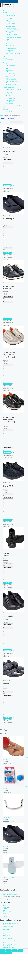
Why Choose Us (9, 18)
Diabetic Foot (9, 40)
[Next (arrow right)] (9, 953)
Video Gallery (12, 23)
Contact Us (5, 58)
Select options (7, 185)
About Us (5, 12)
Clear (4, 183)
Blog (4, 56)
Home (4, 10)
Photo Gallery (12, 21)
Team (7, 17)
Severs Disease (9, 51)
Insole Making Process (11, 32)
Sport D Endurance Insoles (12, 29)
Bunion (7, 39)
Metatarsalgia (9, 44)
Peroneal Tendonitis (10, 47)
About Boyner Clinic (10, 14)
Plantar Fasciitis (9, 50)
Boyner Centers (9, 59)
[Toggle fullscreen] (9, 950)
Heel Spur (8, 42)
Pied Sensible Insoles (11, 28)
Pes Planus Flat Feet (11, 48)
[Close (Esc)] (21, 950)
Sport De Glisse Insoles (11, 34)
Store (4, 55)
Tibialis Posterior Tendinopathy (13, 53)
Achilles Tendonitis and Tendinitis (13, 37)
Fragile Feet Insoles (10, 26)
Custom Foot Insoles (8, 25)
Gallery (7, 20)
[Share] (15, 950)
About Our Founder (10, 15)
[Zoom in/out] (3, 950)
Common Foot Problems (8, 36)
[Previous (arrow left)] (3, 953)
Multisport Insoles (10, 31)
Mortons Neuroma (10, 45)
